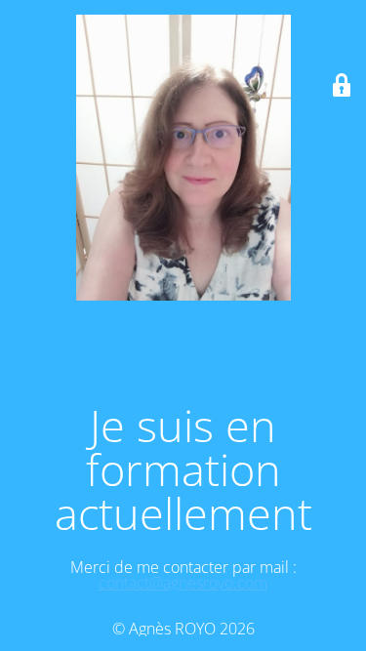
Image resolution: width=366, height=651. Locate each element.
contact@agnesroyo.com (183, 582)
